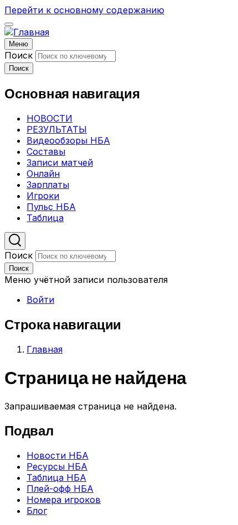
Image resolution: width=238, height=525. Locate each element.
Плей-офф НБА (60, 488)
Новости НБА (58, 455)
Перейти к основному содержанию (84, 9)
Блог (37, 510)
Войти (40, 299)
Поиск (18, 55)
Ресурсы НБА (57, 466)
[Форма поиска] (14, 241)
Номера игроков (64, 499)
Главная (45, 349)
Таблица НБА (56, 477)
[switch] (8, 24)
